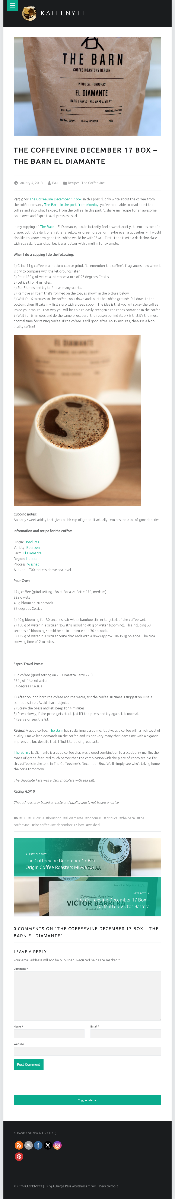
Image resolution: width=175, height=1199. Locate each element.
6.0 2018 (37, 818)
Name (18, 1026)
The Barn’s (22, 752)
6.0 (24, 818)
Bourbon (33, 547)
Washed (33, 564)
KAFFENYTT (64, 13)
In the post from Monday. (79, 205)
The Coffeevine (93, 183)
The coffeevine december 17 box (59, 825)
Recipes (74, 183)
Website (19, 1043)
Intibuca (32, 559)
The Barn (51, 205)
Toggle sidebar (87, 1100)
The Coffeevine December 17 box (55, 199)
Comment (21, 968)
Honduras (32, 542)
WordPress (79, 1186)
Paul (55, 183)
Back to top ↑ (108, 1186)
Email (94, 1026)
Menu (12, 5)
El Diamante (32, 553)
